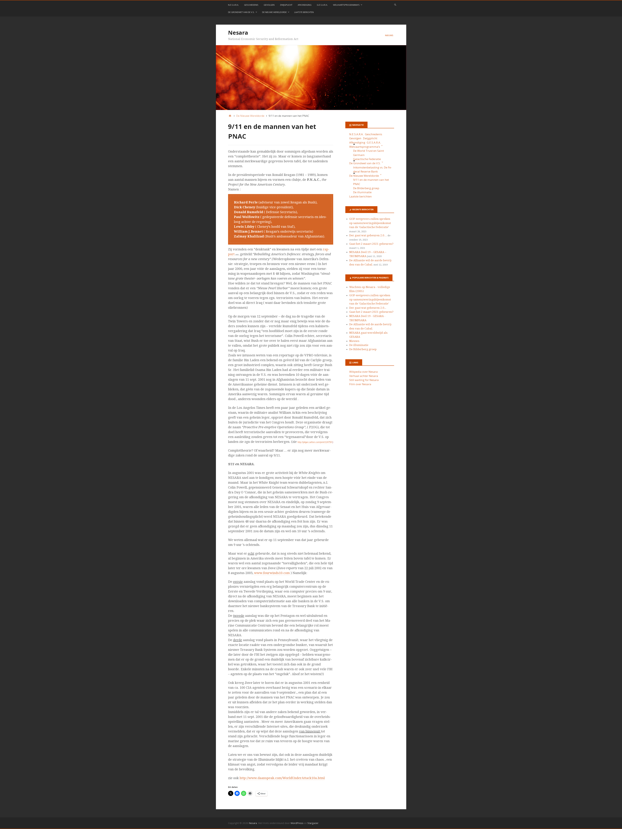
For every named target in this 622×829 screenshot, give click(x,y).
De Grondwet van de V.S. (241, 12)
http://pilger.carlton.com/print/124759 (315, 442)
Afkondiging (304, 4)
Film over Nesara (360, 384)
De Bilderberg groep (366, 188)
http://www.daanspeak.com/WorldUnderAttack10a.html (282, 778)
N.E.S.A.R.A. (233, 4)
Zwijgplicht (286, 4)
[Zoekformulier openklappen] (395, 4)
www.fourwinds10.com (272, 573)
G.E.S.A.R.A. (322, 4)
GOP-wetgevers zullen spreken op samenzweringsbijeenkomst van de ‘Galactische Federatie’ (370, 223)
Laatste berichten (304, 12)
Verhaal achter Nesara (363, 376)
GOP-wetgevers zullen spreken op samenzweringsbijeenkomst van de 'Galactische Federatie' (370, 299)
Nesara (238, 32)
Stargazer (312, 823)
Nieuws (389, 35)
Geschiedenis (251, 4)
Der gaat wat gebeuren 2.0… (368, 235)
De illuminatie (362, 192)
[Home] (230, 116)
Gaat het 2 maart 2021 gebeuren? (371, 243)
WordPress (297, 823)
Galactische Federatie (367, 159)
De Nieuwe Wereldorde (274, 12)
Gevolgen (269, 4)
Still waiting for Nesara (364, 380)
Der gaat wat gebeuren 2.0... (367, 307)
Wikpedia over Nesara (363, 372)
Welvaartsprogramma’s (346, 4)
